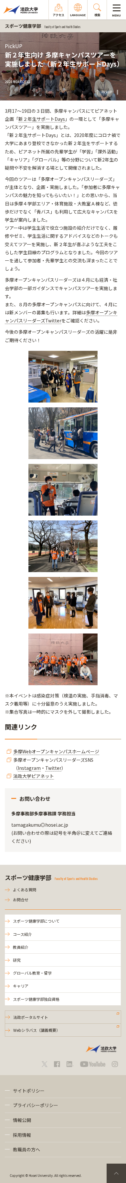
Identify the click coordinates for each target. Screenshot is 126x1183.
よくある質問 (24, 889)
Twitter (53, 768)
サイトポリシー (29, 1090)
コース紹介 (22, 934)
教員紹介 (20, 947)
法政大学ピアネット (33, 776)
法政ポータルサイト (30, 1017)
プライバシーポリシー (35, 1105)
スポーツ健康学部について (36, 921)
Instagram (29, 768)
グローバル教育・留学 (32, 973)
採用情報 (22, 1135)
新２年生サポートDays (41, 119)
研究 (17, 960)
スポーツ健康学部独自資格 (36, 999)
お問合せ (20, 899)
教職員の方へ (26, 1149)
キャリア (20, 986)
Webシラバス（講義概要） (36, 1030)
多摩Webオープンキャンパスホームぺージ (56, 751)
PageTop (116, 1173)
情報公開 (22, 1120)
